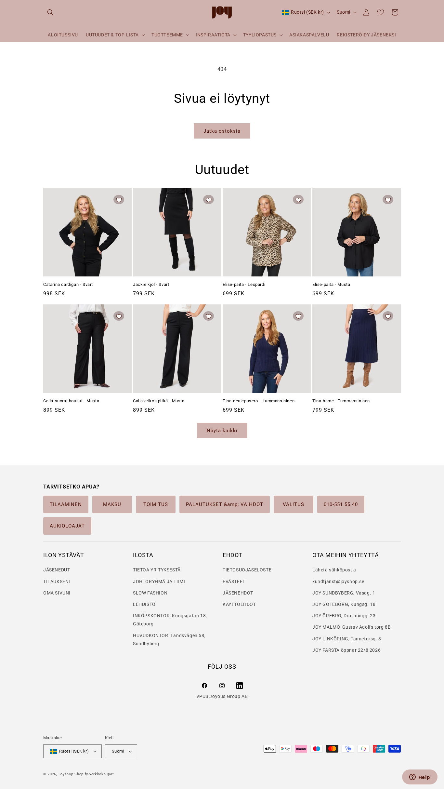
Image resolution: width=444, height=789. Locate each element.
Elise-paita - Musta (331, 284)
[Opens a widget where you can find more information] (419, 777)
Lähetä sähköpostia (334, 569)
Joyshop (66, 774)
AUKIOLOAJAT (67, 526)
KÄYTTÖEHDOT (239, 604)
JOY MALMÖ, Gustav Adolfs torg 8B (351, 627)
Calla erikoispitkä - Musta (159, 400)
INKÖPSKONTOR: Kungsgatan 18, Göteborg (170, 619)
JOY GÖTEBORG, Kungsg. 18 (343, 604)
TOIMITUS (155, 504)
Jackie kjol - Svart (151, 284)
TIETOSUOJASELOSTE (247, 569)
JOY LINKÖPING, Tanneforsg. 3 (346, 638)
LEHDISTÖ (144, 604)
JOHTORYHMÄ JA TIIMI (159, 581)
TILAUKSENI (56, 581)
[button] (50, 12)
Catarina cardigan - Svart (68, 284)
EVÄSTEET (234, 581)
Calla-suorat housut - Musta (71, 400)
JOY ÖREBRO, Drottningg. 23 (344, 615)
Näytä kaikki (222, 431)
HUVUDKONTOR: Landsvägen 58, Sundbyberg (169, 639)
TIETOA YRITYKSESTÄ (157, 569)
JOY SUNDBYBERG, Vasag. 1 (343, 592)
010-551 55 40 (341, 504)
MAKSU (112, 504)
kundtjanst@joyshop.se (338, 581)
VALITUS (293, 504)
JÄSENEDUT (56, 569)
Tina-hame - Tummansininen (341, 400)
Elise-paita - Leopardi (244, 284)
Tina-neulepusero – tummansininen (258, 400)
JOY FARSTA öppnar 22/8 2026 (346, 650)
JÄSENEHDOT (238, 592)
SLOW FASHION (150, 592)
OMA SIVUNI (57, 592)
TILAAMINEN (66, 504)
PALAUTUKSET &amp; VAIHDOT (224, 504)
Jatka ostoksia (222, 131)
